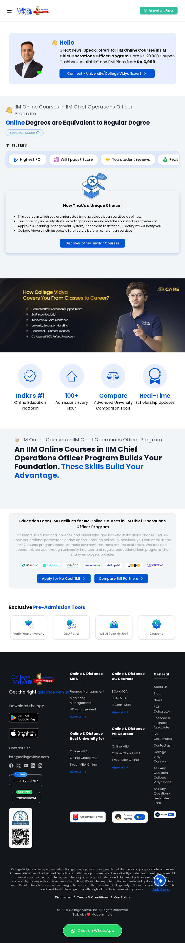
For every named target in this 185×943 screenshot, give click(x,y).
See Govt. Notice (22, 132)
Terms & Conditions (93, 897)
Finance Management (87, 691)
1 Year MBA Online (83, 764)
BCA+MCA (120, 691)
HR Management (83, 709)
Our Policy (122, 897)
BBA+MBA (119, 698)
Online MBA (78, 751)
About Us (161, 687)
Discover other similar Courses (92, 243)
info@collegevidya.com (29, 756)
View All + (78, 717)
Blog (157, 693)
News (158, 700)
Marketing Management (80, 700)
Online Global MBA (84, 757)
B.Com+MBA (121, 704)
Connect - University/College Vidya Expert (104, 73)
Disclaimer (63, 897)
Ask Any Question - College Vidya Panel (163, 775)
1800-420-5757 (25, 781)
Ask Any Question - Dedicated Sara (162, 796)
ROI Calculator (162, 709)
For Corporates (163, 736)
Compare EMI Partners (118, 578)
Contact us (162, 745)
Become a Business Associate (162, 723)
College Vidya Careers (160, 757)
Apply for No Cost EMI (61, 578)
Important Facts (161, 10)
